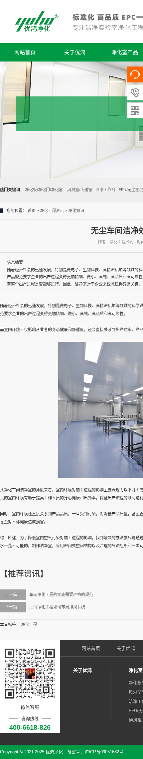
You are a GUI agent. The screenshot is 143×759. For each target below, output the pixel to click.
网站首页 (25, 52)
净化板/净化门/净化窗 (44, 190)
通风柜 (135, 719)
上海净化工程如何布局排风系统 (57, 607)
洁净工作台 (105, 190)
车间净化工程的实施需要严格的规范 (61, 594)
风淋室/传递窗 (79, 190)
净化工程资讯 (52, 210)
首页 (32, 210)
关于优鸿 (74, 52)
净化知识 (76, 210)
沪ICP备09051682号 (103, 751)
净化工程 (29, 624)
